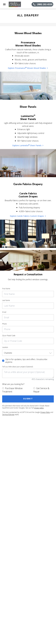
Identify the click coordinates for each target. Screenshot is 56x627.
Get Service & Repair (41, 390)
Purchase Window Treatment (12, 390)
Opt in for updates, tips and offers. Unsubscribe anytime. (26, 360)
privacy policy (39, 408)
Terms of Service (8, 414)
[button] (4, 4)
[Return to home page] (17, 4)
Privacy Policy (45, 412)
